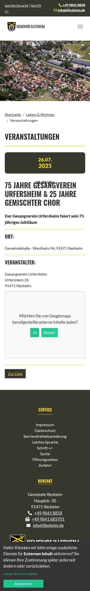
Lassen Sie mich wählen (20, 574)
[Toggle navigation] (80, 26)
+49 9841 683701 (48, 519)
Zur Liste (15, 373)
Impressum (45, 424)
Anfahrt (45, 465)
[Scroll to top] (79, 580)
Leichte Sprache (16, 5)
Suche (45, 453)
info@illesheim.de (71, 10)
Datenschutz (45, 430)
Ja (35, 332)
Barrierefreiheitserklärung (45, 436)
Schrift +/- (45, 447)
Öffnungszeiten (45, 459)
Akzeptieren (23, 584)
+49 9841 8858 (73, 5)
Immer (49, 332)
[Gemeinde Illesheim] (26, 26)
